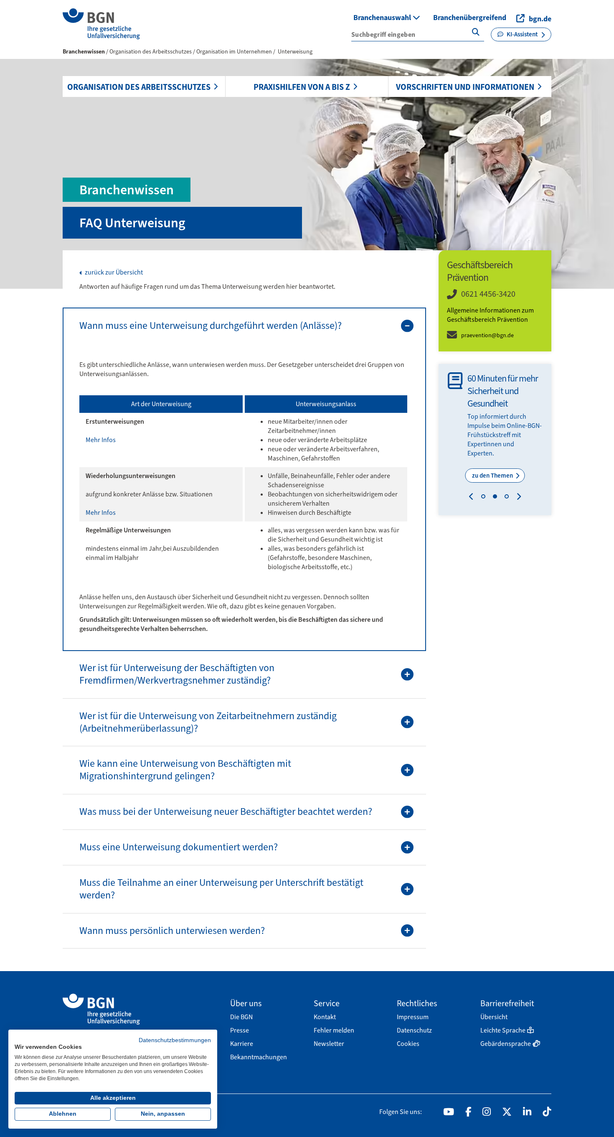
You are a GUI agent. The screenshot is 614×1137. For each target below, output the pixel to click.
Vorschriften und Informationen (465, 86)
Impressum (413, 1016)
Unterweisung (295, 52)
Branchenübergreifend (469, 18)
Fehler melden (334, 1030)
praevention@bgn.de (487, 335)
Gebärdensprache (505, 1043)
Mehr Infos (101, 439)
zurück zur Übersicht (113, 272)
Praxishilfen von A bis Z (302, 86)
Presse (239, 1030)
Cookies (408, 1043)
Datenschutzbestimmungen (175, 1040)
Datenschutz (414, 1030)
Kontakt (325, 1016)
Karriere (241, 1043)
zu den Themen (493, 475)
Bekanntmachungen (258, 1057)
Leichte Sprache (502, 1030)
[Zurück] (473, 497)
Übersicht (493, 1016)
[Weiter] (517, 497)
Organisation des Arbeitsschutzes (139, 86)
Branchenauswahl (383, 18)
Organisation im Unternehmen (234, 52)
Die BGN (241, 1016)
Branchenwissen (84, 52)
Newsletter (329, 1043)
